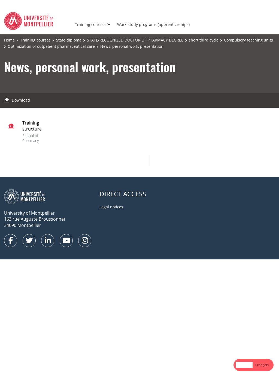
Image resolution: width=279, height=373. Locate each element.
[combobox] (244, 365)
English (244, 364)
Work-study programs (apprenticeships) (153, 24)
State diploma (68, 40)
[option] (262, 365)
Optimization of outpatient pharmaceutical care (51, 46)
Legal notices (111, 206)
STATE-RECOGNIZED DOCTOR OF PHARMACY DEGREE (135, 40)
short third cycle (204, 40)
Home (9, 40)
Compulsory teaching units (248, 40)
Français (262, 364)
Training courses (90, 24)
